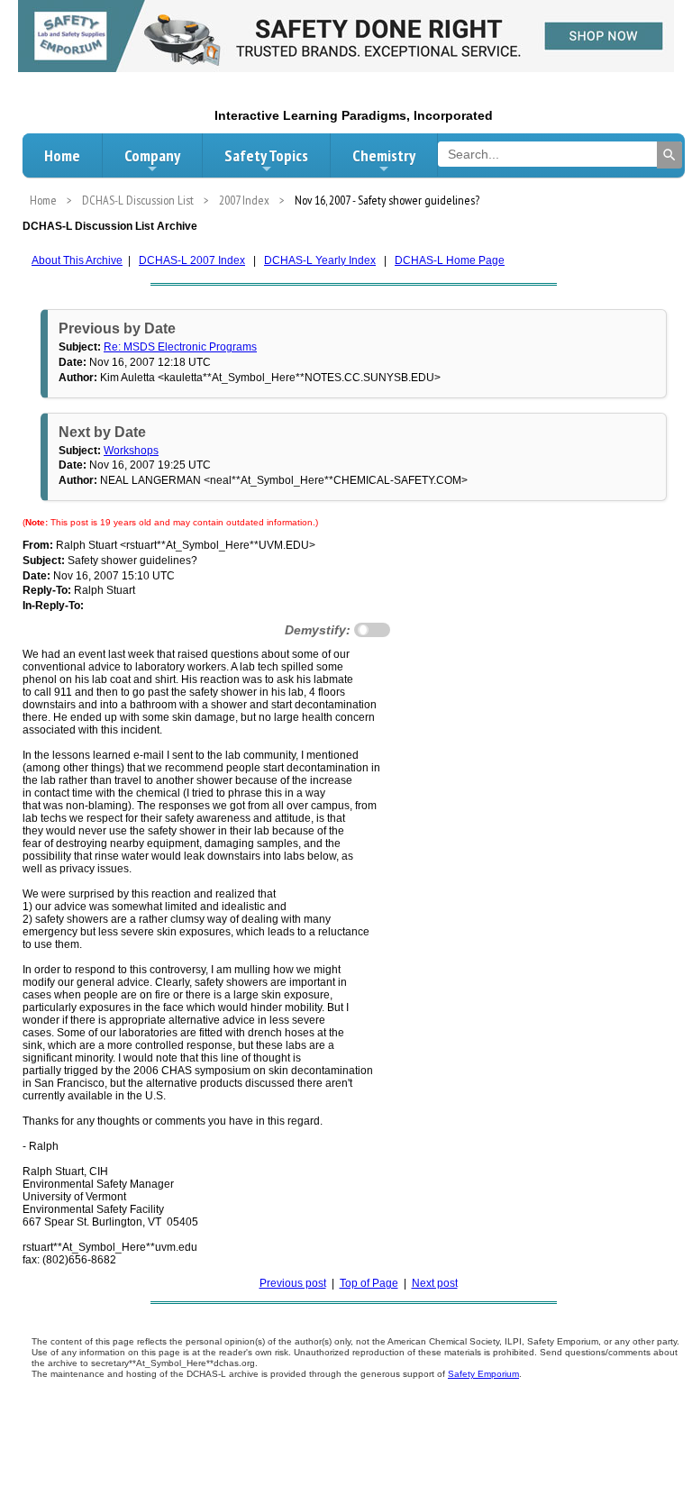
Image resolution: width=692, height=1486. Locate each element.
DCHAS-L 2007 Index (192, 260)
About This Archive (77, 260)
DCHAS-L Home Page (450, 260)
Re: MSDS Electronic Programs (180, 347)
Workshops (131, 450)
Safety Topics (266, 155)
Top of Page (369, 1283)
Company (152, 155)
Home (62, 155)
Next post (435, 1283)
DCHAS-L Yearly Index (320, 260)
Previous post (293, 1283)
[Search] (669, 155)
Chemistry (383, 155)
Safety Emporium (483, 1374)
